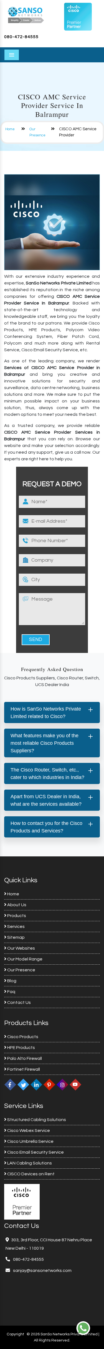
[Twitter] (23, 1084)
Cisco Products (22, 1037)
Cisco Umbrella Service (30, 1141)
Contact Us (18, 1002)
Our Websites (20, 948)
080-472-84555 (21, 37)
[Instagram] (62, 1084)
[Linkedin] (36, 1084)
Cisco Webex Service (28, 1130)
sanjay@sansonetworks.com (42, 1270)
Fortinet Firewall (23, 1069)
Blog (11, 981)
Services (15, 926)
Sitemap (15, 937)
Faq (10, 991)
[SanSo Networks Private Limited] (26, 14)
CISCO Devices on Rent (30, 1174)
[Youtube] (75, 1084)
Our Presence (20, 970)
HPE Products (20, 1047)
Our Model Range (24, 959)
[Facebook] (10, 1084)
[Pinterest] (49, 1084)
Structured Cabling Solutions (36, 1119)
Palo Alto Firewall (24, 1058)
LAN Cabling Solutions (29, 1163)
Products (16, 915)
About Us (16, 905)
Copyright (15, 1334)
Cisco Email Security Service (35, 1152)
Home (10, 129)
